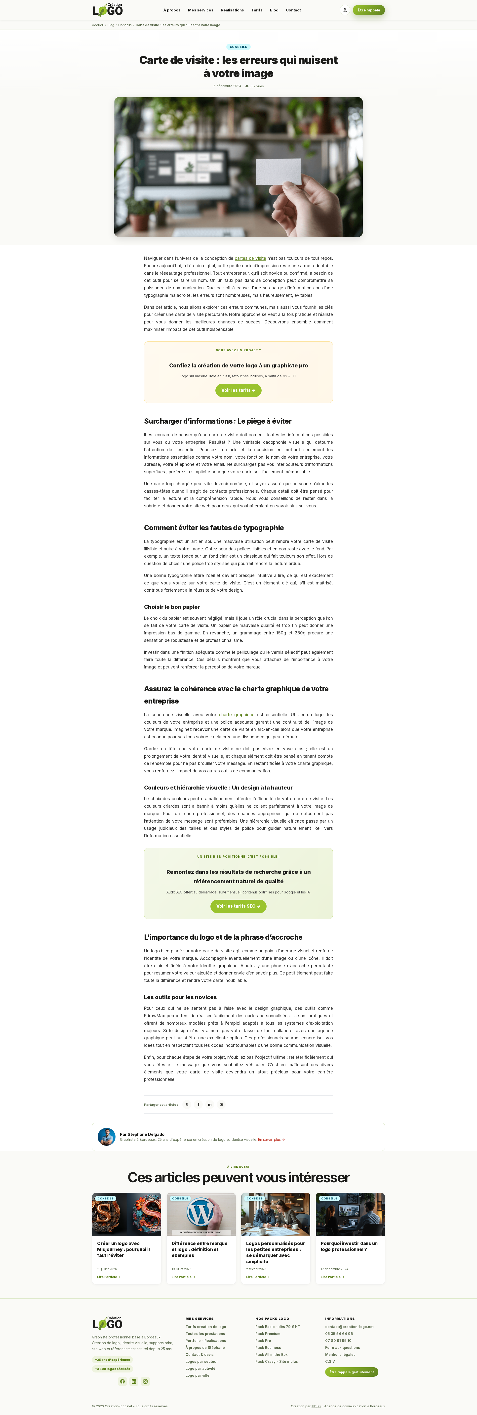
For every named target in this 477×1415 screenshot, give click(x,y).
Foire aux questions (342, 1347)
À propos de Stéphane (205, 1347)
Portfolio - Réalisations (206, 1340)
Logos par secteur (202, 1361)
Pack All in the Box (271, 1354)
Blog (274, 10)
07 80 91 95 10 (338, 1340)
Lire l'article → (109, 1277)
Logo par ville (197, 1375)
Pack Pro (263, 1340)
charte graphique (237, 714)
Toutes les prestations (205, 1333)
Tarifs (257, 10)
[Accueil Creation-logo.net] (108, 10)
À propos (172, 10)
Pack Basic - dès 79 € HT (277, 1327)
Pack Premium (267, 1333)
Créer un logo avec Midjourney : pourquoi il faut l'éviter (123, 1249)
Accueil (98, 25)
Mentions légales (340, 1354)
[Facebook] (122, 1381)
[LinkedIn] (133, 1381)
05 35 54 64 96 (339, 1333)
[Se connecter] (345, 10)
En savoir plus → (271, 1139)
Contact (293, 10)
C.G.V (330, 1361)
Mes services (200, 10)
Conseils (125, 25)
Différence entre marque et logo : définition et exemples (200, 1249)
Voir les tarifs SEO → (238, 906)
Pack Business (268, 1347)
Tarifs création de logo (206, 1327)
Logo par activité (200, 1368)
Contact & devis (200, 1354)
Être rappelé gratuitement (352, 1372)
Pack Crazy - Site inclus (276, 1361)
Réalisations (232, 10)
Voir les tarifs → (238, 390)
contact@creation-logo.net (349, 1327)
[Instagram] (145, 1381)
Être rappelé (369, 10)
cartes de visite (250, 258)
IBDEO (316, 1406)
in (210, 1104)
